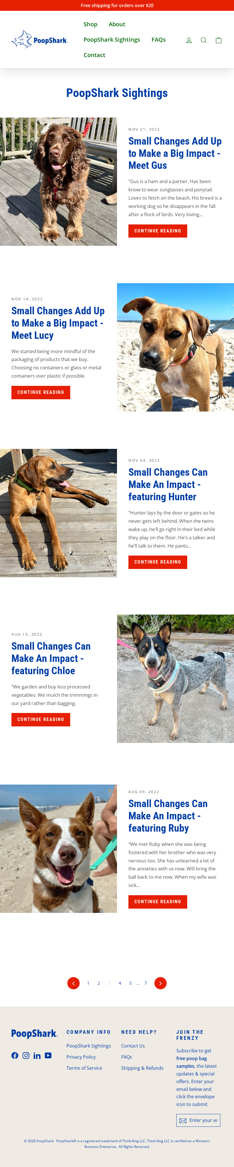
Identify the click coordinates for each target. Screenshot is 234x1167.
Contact (94, 55)
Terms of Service (84, 1068)
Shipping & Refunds (142, 1068)
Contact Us (133, 1046)
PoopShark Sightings (112, 39)
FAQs (159, 39)
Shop (90, 24)
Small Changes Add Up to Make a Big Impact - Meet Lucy (58, 323)
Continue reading (157, 231)
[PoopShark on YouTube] (48, 1055)
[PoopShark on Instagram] (26, 1055)
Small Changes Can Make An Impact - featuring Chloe (51, 658)
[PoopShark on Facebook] (14, 1055)
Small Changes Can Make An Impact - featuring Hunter (168, 484)
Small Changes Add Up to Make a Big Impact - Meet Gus (175, 153)
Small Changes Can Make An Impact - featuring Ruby (168, 816)
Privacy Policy (81, 1057)
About (117, 24)
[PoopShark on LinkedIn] (37, 1055)
